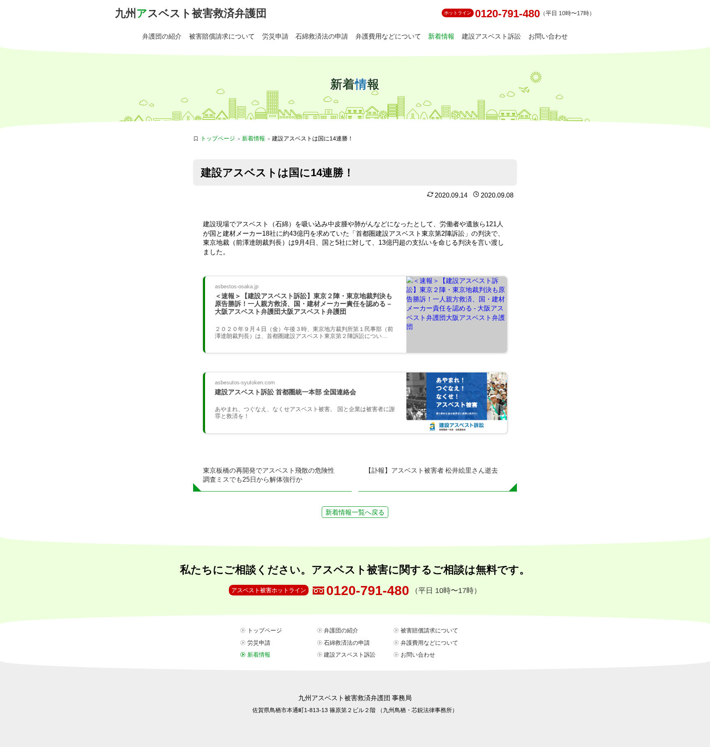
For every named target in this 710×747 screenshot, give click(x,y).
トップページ (218, 139)
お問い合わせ (548, 36)
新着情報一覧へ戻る (355, 512)
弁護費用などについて (388, 36)
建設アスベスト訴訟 (491, 36)
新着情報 (441, 36)
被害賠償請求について (222, 36)
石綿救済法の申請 (321, 36)
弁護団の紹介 (162, 36)
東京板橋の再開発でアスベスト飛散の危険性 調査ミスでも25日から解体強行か (272, 475)
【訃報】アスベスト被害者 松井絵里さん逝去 (431, 470)
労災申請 (275, 36)
